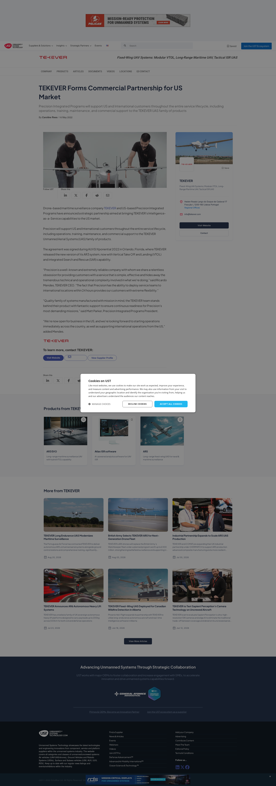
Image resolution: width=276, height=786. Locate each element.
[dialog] (137, 393)
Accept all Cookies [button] (171, 404)
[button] (99, 404)
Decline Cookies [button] (137, 404)
